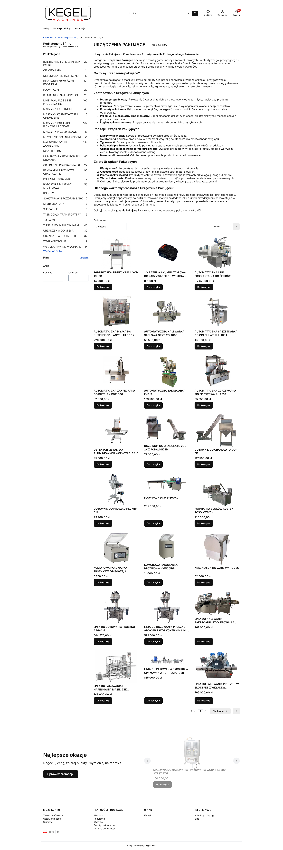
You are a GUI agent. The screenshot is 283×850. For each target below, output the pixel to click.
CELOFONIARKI (65, 70)
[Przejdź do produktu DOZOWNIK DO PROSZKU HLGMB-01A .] (116, 489)
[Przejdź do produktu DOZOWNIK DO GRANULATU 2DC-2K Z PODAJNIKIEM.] (166, 428)
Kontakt (148, 815)
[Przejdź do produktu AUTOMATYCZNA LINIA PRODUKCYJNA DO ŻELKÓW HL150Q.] (217, 253)
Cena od (47, 272)
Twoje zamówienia (53, 815)
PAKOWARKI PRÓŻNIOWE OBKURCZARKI (65, 172)
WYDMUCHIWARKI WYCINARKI (65, 246)
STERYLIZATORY (65, 203)
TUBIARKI (65, 220)
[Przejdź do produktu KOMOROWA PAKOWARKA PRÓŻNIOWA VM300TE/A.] (116, 548)
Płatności (98, 815)
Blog (197, 818)
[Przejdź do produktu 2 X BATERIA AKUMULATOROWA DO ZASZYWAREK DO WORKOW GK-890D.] (166, 253)
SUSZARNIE (65, 209)
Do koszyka (102, 287)
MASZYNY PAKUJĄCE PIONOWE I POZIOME (65, 124)
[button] (195, 13)
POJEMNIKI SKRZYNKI (65, 179)
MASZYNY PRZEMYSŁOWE (65, 131)
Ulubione (48, 822)
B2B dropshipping (204, 815)
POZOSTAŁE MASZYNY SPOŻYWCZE (65, 186)
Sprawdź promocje (60, 774)
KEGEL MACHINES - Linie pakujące (59, 37)
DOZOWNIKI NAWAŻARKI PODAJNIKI (65, 82)
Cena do (72, 272)
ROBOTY (65, 193)
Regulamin (99, 818)
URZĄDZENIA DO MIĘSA (65, 230)
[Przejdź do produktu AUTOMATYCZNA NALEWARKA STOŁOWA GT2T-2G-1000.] (166, 312)
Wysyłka (98, 822)
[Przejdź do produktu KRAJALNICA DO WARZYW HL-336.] (217, 548)
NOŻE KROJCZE (65, 151)
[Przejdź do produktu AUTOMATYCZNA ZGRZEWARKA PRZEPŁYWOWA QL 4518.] (217, 371)
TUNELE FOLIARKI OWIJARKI (65, 225)
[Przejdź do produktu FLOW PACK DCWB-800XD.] (166, 483)
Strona (217, 226)
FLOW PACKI (65, 89)
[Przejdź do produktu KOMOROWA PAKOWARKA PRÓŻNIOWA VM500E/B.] (166, 547)
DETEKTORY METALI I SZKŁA (65, 75)
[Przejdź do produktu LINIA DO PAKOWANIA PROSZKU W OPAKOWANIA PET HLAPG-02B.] (166, 658)
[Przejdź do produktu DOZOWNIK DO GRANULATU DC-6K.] (217, 430)
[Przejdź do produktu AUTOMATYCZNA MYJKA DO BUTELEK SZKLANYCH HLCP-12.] (116, 312)
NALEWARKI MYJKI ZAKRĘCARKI (65, 144)
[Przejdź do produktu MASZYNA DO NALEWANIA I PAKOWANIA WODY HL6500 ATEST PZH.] (192, 750)
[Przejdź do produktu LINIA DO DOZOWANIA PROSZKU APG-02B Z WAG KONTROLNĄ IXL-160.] (166, 607)
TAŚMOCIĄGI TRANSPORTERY (65, 214)
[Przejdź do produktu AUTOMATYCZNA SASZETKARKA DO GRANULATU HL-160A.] (217, 312)
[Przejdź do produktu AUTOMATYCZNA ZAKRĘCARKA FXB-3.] (166, 371)
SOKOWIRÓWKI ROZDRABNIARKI (65, 198)
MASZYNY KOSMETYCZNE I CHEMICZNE (65, 116)
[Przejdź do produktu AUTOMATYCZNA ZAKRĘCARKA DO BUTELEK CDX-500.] (116, 371)
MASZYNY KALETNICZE (65, 109)
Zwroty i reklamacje (104, 825)
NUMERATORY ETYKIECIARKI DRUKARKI (65, 158)
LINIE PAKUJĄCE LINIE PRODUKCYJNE (65, 102)
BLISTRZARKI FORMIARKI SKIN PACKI (65, 63)
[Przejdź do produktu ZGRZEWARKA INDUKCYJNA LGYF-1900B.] (116, 253)
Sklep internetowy (140, 845)
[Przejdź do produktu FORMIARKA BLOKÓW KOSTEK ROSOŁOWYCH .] (217, 489)
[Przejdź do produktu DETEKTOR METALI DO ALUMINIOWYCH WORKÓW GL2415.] (116, 430)
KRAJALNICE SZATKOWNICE (65, 95)
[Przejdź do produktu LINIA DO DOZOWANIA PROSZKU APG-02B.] (116, 607)
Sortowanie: (100, 220)
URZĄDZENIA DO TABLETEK (65, 236)
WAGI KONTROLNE (65, 241)
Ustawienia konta (52, 818)
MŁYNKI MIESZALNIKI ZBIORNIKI (65, 137)
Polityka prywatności (105, 828)
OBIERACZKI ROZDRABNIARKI (65, 165)
